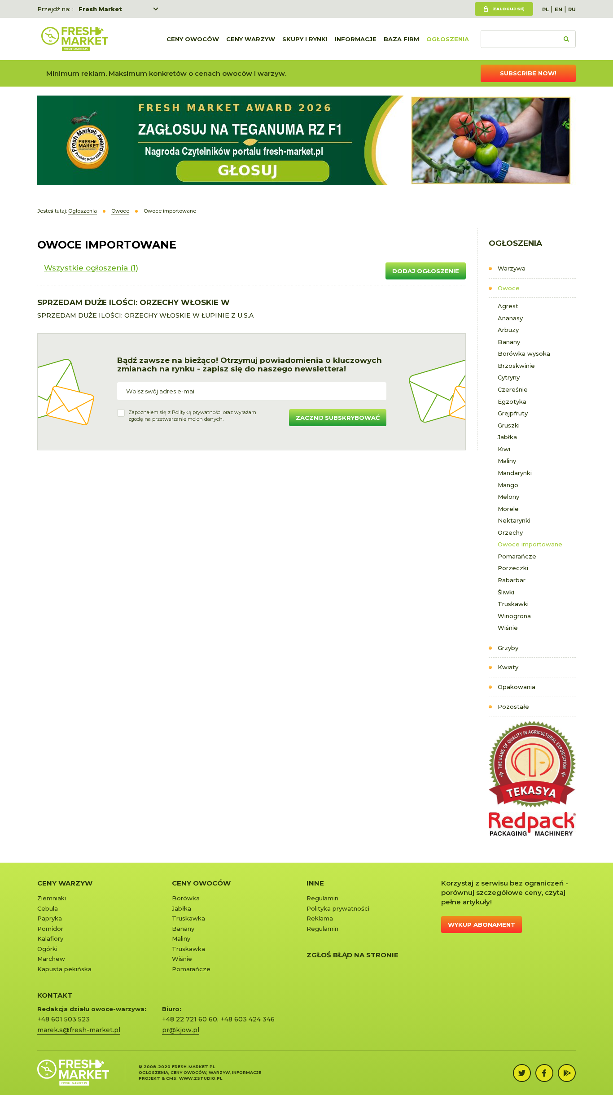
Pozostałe (513, 706)
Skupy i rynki (305, 39)
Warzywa (511, 268)
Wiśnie (508, 627)
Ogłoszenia (447, 39)
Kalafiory (50, 938)
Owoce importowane (530, 544)
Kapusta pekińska (64, 969)
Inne (315, 883)
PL (545, 9)
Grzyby (508, 647)
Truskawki (513, 603)
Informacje (356, 39)
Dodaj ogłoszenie (425, 271)
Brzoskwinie (516, 365)
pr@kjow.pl (180, 1030)
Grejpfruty (513, 413)
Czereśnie (513, 389)
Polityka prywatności (337, 908)
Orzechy (510, 532)
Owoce (509, 288)
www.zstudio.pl (200, 1078)
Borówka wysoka (524, 353)
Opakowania (516, 686)
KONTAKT (54, 995)
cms (171, 1078)
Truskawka (188, 918)
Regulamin (322, 898)
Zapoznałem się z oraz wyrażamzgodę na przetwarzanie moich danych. (192, 416)
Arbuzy (508, 329)
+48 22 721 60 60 (189, 1019)
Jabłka (507, 437)
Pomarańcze (517, 556)
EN (558, 9)
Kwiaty (508, 667)
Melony (508, 496)
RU (572, 9)
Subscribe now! (528, 73)
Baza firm (401, 39)
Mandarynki (515, 472)
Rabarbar (511, 580)
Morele (508, 508)
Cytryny (509, 377)
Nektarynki (514, 520)
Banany (509, 341)
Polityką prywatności (197, 412)
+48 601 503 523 (63, 1019)
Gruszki (509, 425)
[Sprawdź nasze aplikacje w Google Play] (567, 1073)
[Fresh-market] (74, 39)
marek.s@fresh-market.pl (78, 1030)
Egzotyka (512, 401)
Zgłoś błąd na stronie (352, 955)
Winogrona (514, 615)
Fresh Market (100, 9)
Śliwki (506, 592)
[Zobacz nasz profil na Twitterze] (522, 1073)
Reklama (319, 918)
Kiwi (504, 449)
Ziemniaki (51, 898)
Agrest (508, 306)
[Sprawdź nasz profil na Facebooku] (544, 1073)
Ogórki (47, 948)
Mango (508, 485)
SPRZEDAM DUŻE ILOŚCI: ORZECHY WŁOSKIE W (133, 302)
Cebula (47, 908)
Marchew (51, 958)
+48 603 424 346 (247, 1019)
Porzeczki (513, 567)
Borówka (186, 898)
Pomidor (50, 928)
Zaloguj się (508, 8)
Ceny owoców (192, 39)
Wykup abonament (481, 924)
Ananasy (510, 318)
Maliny (507, 460)
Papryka (49, 918)
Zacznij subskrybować (338, 417)
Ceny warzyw (250, 39)
